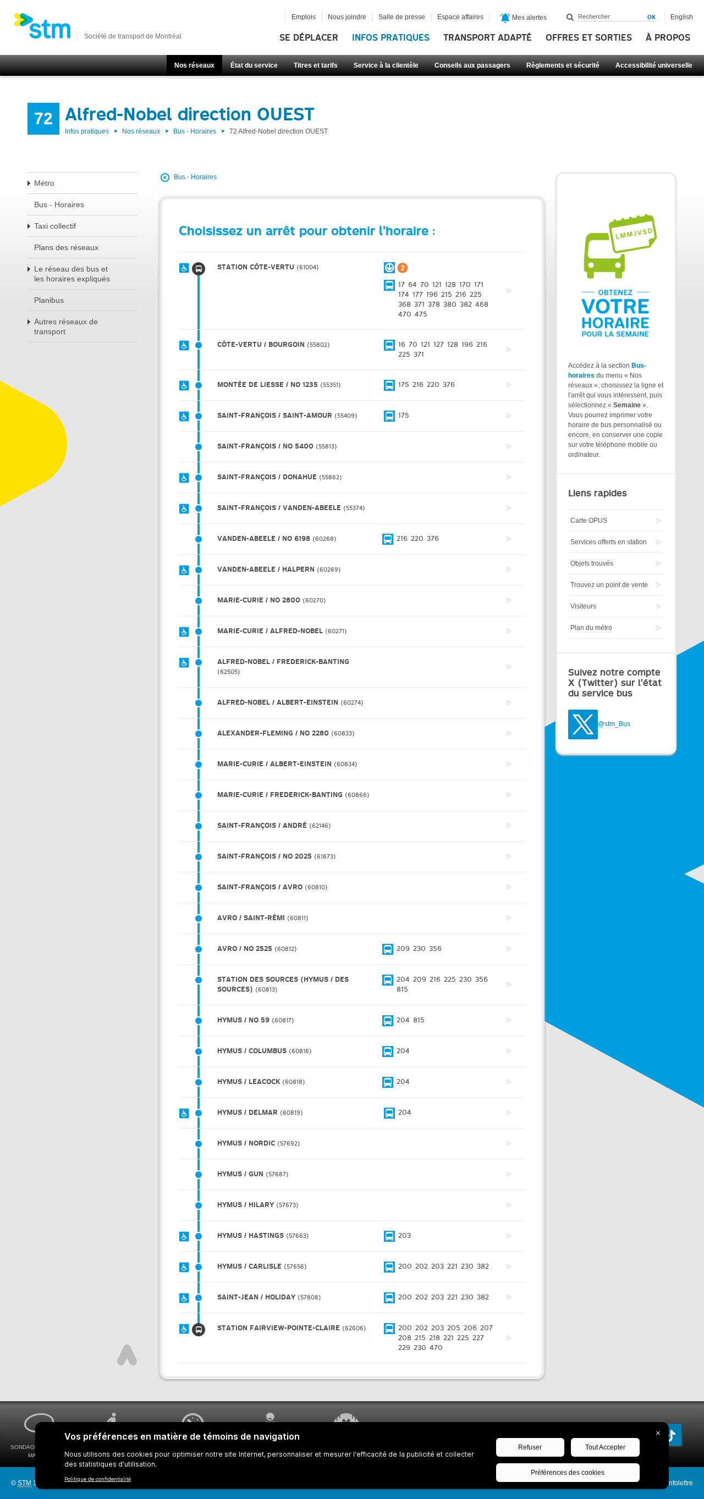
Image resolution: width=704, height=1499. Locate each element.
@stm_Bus (614, 724)
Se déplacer (308, 38)
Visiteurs (583, 606)
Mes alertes (528, 17)
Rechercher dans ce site (570, 17)
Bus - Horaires (194, 131)
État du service (254, 65)
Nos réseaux (194, 65)
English (681, 17)
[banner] (98, 29)
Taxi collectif (55, 226)
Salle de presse (401, 17)
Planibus (49, 300)
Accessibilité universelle (653, 65)
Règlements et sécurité (563, 65)
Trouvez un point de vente (609, 585)
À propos (668, 38)
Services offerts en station (608, 542)
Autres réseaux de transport (66, 326)
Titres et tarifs (316, 65)
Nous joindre (347, 17)
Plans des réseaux (66, 247)
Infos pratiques (391, 38)
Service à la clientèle (386, 65)
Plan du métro (591, 628)
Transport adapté (487, 38)
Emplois (304, 17)
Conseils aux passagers (472, 65)
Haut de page (127, 1355)
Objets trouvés (591, 563)
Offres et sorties (589, 38)
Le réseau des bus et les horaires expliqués (72, 273)
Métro (44, 183)
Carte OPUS (588, 520)
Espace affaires (460, 17)
